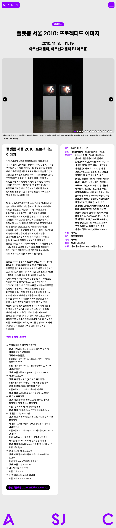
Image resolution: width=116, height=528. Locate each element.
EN (15, 5)
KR (9, 5)
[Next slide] (111, 99)
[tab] (75, 131)
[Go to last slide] (5, 99)
